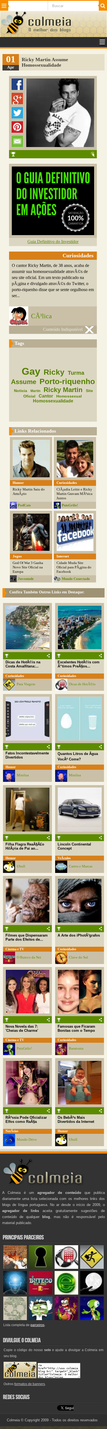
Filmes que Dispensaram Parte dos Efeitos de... (26, 937)
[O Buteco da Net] (40, 1293)
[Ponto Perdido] (40, 1267)
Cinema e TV (14, 949)
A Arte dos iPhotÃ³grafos (79, 935)
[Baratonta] (66, 1319)
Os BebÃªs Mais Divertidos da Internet (76, 1119)
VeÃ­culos (64, 858)
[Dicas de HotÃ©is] (66, 1267)
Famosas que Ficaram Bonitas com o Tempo (76, 1028)
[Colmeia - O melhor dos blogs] (14, 33)
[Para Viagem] (92, 1267)
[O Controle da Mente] (15, 1293)
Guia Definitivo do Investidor (52, 241)
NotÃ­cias (11, 1131)
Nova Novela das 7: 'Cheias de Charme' (21, 1028)
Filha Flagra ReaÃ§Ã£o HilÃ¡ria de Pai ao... (24, 846)
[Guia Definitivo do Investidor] (53, 233)
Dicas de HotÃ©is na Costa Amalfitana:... (22, 664)
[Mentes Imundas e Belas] (92, 1293)
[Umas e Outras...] (15, 1319)
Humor (10, 767)
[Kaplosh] (15, 1267)
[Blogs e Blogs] (66, 1293)
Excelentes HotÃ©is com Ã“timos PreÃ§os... (79, 664)
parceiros (37, 1325)
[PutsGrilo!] (92, 1319)
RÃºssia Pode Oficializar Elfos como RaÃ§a (26, 1119)
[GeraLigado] (40, 1319)
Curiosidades (14, 676)
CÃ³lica (41, 316)
